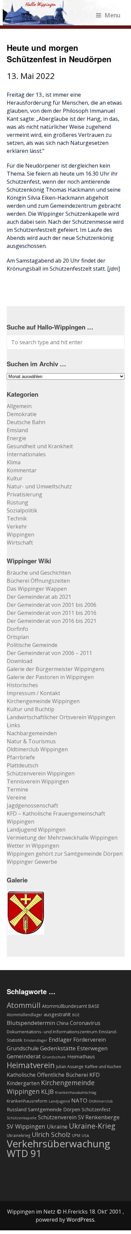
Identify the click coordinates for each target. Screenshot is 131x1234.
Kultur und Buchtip (30, 709)
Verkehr (17, 526)
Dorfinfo (17, 629)
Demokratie (22, 414)
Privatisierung (24, 494)
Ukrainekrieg (18, 1135)
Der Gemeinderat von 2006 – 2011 (49, 653)
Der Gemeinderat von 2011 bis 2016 (51, 612)
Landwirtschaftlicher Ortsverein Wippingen (61, 717)
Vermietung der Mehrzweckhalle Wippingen (62, 837)
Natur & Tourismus (31, 741)
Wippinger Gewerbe (32, 861)
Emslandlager (35, 1040)
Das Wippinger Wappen (37, 588)
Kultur (15, 478)
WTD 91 (24, 1153)
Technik (17, 518)
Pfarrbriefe (21, 757)
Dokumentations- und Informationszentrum (52, 1032)
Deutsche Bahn (26, 422)
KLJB (47, 1091)
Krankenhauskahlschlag (75, 1092)
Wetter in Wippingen (33, 845)
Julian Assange (70, 1066)
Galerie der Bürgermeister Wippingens (55, 669)
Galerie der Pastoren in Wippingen (50, 677)
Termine (17, 789)
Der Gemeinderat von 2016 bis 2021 (51, 621)
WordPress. (81, 1219)
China (62, 1023)
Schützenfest (96, 1109)
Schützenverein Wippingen (41, 773)
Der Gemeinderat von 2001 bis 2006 (51, 604)
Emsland (17, 430)
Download (19, 661)
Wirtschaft (20, 542)
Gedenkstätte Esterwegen (74, 1048)
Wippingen (20, 534)
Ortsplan (18, 637)
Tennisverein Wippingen (38, 781)
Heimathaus (81, 1056)
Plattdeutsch (22, 765)
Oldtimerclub (101, 1101)
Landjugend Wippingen (36, 829)
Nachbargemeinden (32, 733)
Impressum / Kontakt (33, 693)
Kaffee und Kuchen (103, 1066)
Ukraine (57, 1126)
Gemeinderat (24, 1056)
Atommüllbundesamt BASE (70, 1006)
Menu (112, 15)
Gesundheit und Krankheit (40, 446)
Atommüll (24, 1005)
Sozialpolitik (22, 510)
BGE (76, 1014)
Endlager (60, 1039)
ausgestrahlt (57, 1014)
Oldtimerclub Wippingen (37, 749)
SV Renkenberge (99, 1117)
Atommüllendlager (24, 1015)
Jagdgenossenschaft (32, 805)
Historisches (22, 685)
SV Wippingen (26, 1126)
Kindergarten (23, 1083)
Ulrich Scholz (51, 1134)
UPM (76, 1135)
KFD (94, 1074)
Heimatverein (31, 1065)
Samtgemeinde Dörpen (54, 1109)
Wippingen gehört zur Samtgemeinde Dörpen (65, 853)
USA (85, 1135)
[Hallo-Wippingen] (62, 21)
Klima (13, 462)
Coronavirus (85, 1023)
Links (13, 725)
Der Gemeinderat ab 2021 (39, 596)
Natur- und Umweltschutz (39, 486)
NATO (79, 1100)
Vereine (16, 797)
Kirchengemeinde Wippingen (43, 701)
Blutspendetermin (31, 1023)
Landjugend (59, 1101)
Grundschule (54, 1056)
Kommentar (22, 470)
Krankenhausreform (27, 1101)
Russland (17, 1109)
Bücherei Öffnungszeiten (38, 580)
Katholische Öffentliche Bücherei (47, 1074)
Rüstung (17, 502)
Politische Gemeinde (32, 645)
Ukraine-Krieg (92, 1126)
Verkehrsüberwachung (58, 1143)
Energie (16, 438)
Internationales (26, 454)
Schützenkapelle (22, 1118)
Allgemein (19, 406)
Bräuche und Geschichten (39, 572)
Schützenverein (57, 1117)
